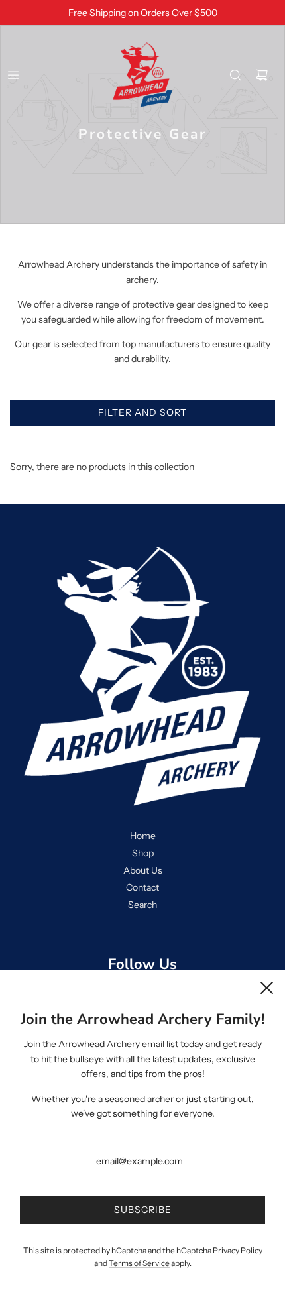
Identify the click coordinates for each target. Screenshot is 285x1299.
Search (142, 905)
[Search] (235, 74)
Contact (142, 887)
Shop (143, 853)
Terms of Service (139, 1263)
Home (143, 836)
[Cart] (262, 74)
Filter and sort (142, 412)
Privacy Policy (237, 1250)
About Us (142, 870)
